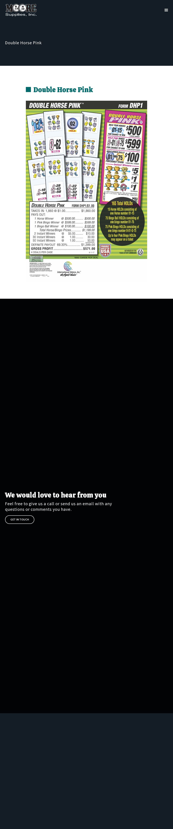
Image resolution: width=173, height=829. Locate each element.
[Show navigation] (165, 10)
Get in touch (19, 519)
